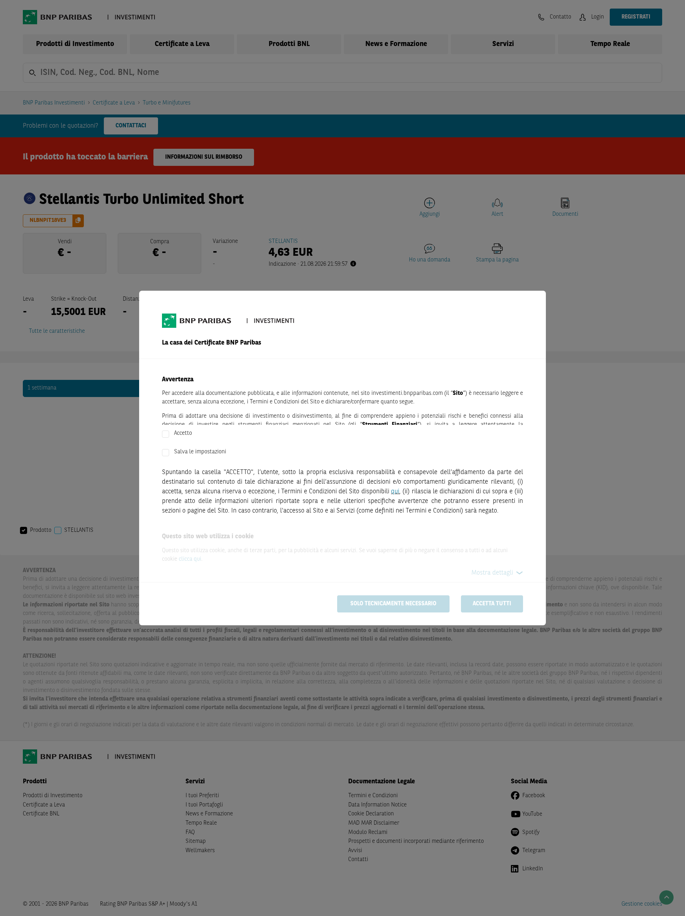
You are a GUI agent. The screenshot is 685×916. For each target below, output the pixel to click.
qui (395, 491)
